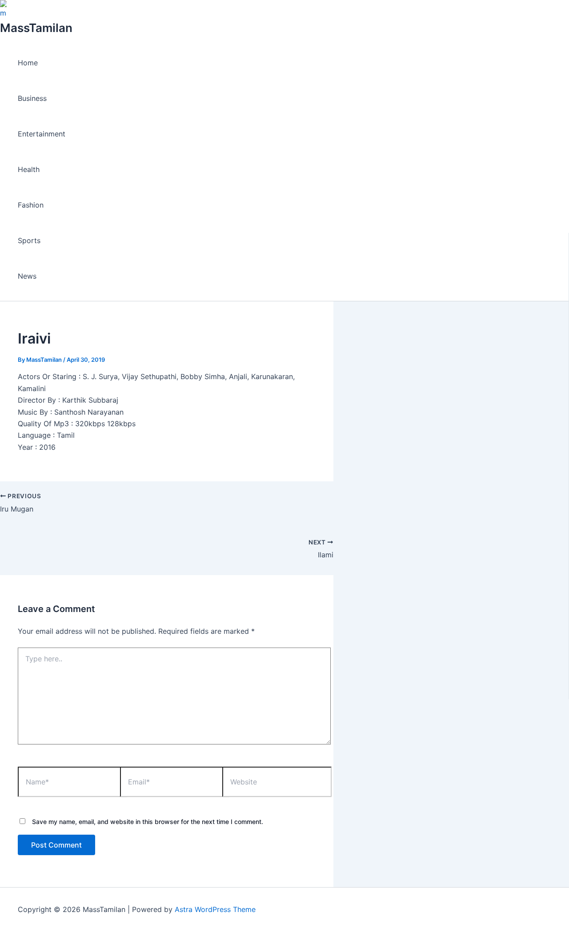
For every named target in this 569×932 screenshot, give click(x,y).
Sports (29, 240)
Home (28, 62)
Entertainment (41, 133)
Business (32, 98)
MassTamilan (36, 28)
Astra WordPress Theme (215, 909)
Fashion (31, 204)
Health (29, 169)
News (27, 276)
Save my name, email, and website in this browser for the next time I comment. (147, 821)
